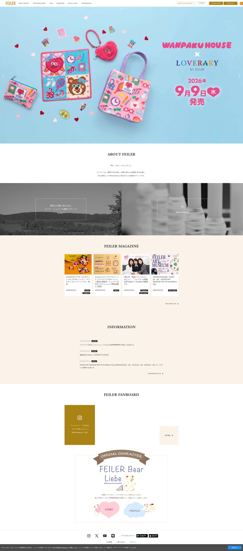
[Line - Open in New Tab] (113, 535)
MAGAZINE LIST (170, 303)
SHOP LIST (230, 3)
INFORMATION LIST (154, 373)
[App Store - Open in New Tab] (153, 536)
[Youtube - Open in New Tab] (105, 535)
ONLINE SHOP (216, 3)
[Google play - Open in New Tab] (142, 536)
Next (240, 75)
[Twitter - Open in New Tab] (96, 535)
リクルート (133, 542)
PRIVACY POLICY (61, 547)
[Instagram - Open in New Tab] (88, 535)
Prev (3, 75)
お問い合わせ (121, 542)
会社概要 (109, 542)
